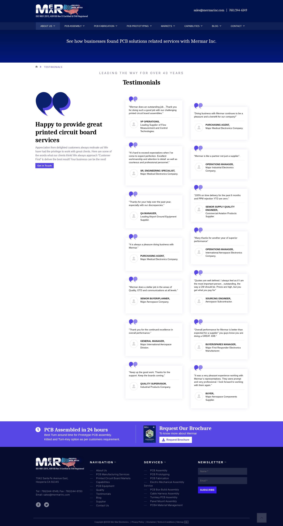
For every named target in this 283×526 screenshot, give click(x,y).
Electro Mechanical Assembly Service (164, 483)
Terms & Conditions (166, 522)
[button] (53, 26)
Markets (166, 26)
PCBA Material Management (166, 505)
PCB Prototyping (138, 26)
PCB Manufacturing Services (112, 474)
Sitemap (180, 522)
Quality (100, 489)
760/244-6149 (238, 10)
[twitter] (46, 504)
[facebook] (38, 504)
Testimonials (103, 493)
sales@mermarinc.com (209, 10)
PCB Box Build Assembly (164, 489)
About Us (46, 26)
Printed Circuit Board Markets (113, 478)
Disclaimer (151, 522)
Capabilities (191, 26)
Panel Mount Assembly (163, 501)
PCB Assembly (73, 26)
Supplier (101, 501)
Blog (215, 26)
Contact (236, 26)
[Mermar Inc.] (62, 16)
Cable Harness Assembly (164, 493)
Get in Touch (44, 165)
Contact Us (102, 505)
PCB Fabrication (104, 26)
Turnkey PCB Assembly (163, 497)
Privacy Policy (138, 522)
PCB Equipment (105, 486)
